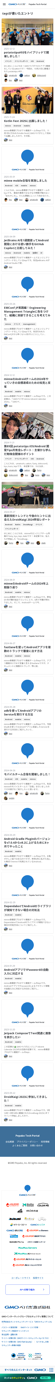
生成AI (35, 253)
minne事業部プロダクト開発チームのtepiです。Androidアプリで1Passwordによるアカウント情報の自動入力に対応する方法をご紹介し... (26, 986)
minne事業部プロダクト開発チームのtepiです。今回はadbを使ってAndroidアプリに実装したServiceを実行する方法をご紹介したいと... (27, 727)
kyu (10, 80)
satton (27, 75)
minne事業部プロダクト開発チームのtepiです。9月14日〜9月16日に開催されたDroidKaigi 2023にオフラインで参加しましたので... (27, 1113)
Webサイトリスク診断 (29, 1327)
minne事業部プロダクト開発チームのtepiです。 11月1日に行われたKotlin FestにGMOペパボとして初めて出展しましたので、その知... (27, 133)
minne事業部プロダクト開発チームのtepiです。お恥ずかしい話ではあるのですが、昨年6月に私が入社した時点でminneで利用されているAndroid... (27, 859)
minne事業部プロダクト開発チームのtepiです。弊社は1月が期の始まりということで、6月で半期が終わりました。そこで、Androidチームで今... (27, 600)
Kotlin (17, 524)
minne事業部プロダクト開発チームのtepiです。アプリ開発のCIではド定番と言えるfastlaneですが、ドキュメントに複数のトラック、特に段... (27, 663)
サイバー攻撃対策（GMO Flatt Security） (17, 1341)
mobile (27, 126)
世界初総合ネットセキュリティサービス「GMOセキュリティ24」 (27, 1321)
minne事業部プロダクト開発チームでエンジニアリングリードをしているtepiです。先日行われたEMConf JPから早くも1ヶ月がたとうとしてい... (27, 331)
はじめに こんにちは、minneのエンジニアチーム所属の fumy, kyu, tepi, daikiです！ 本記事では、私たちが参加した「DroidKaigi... (27, 536)
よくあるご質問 (19, 1145)
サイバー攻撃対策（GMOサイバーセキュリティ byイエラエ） (26, 1338)
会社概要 (10, 1141)
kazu (37, 475)
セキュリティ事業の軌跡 (11, 1345)
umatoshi (13, 75)
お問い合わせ (36, 1145)
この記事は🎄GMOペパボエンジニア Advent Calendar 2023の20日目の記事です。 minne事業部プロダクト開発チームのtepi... (27, 1049)
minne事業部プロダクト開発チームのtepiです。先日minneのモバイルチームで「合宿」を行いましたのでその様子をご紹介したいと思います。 (27, 786)
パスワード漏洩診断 (9, 1327)
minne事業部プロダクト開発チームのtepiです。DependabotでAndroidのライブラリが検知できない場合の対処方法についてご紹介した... (27, 922)
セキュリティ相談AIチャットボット (15, 1330)
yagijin (11, 798)
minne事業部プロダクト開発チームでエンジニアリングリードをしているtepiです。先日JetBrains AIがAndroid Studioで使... (27, 260)
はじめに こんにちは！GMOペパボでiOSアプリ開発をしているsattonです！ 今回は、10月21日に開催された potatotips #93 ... (27, 69)
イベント (8, 61)
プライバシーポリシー (27, 1141)
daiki (43, 543)
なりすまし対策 (42, 1341)
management (29, 324)
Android (40, 61)
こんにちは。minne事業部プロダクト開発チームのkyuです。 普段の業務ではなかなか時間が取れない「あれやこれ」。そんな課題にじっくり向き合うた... (27, 193)
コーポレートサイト (21, 1277)
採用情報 (45, 1141)
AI (41, 253)
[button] (4, 4)
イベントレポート (21, 61)
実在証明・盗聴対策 (9, 1334)
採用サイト (38, 1277)
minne (8, 126)
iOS (32, 61)
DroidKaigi (28, 524)
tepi (20, 80)
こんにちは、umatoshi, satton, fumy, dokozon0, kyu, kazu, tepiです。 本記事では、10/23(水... (26, 465)
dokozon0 (41, 75)
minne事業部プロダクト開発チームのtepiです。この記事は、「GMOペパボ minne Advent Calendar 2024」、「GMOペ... (27, 399)
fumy (39, 470)
